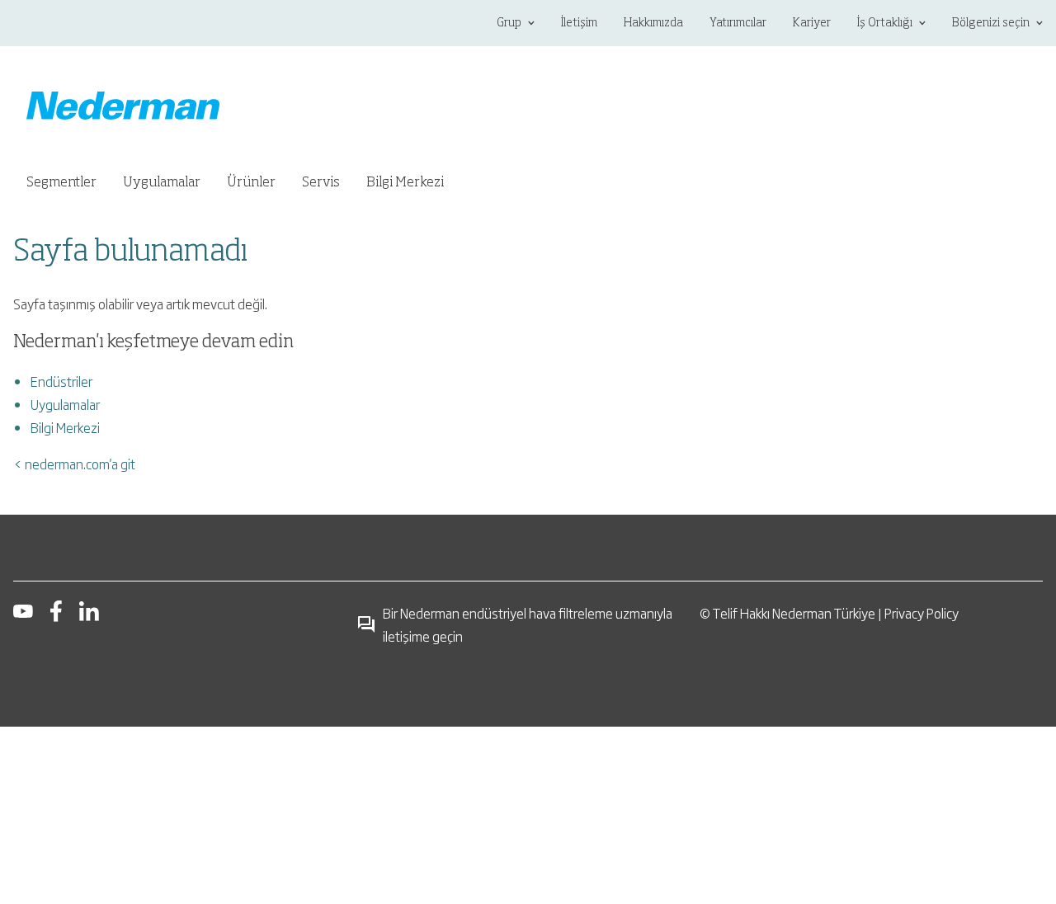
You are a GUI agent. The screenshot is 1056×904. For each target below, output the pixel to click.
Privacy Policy (921, 613)
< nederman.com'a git (74, 463)
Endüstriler (61, 381)
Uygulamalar (65, 404)
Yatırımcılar (738, 23)
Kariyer (812, 23)
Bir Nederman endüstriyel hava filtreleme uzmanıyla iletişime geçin (527, 624)
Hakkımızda (653, 23)
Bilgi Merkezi (65, 427)
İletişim (579, 23)
